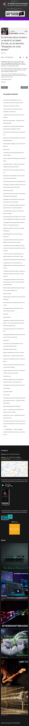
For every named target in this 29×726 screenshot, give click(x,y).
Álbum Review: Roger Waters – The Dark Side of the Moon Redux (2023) (13, 122)
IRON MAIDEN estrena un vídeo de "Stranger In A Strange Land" (13, 235)
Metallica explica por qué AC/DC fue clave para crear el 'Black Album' (14, 298)
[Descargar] (14, 485)
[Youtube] (14, 1)
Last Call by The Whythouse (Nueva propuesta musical (14, 259)
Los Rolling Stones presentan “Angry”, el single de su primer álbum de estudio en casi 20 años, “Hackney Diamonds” (14, 274)
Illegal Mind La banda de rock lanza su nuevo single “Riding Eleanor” (13, 229)
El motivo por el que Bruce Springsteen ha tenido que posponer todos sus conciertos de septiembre (14, 206)
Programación (6, 340)
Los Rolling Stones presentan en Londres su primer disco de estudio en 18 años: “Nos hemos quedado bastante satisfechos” (13, 282)
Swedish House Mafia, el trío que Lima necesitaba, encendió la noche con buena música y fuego (13, 381)
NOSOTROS (5, 314)
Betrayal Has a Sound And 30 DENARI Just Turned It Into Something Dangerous (14, 139)
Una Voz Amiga (6, 394)
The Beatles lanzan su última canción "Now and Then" (14, 385)
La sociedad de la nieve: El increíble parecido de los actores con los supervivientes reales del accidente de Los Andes (14, 248)
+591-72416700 (18, 8)
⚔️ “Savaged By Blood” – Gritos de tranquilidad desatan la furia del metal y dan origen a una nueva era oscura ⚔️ (14, 432)
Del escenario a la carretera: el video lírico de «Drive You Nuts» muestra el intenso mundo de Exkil (14, 186)
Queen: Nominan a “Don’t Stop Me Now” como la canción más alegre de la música (13, 345)
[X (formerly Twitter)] (23, 57)
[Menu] (2, 19)
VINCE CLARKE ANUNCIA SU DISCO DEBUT (12, 406)
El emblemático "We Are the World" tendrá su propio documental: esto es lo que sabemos (13, 201)
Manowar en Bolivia (7, 293)
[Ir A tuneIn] (14, 517)
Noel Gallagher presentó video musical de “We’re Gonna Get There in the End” (13, 309)
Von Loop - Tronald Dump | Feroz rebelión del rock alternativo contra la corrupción (13, 411)
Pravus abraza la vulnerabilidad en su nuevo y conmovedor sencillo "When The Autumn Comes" (13, 101)
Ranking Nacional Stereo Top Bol (10, 349)
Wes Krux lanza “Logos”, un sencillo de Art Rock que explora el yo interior (14, 416)
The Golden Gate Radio (8, 391)
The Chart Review (6, 388)
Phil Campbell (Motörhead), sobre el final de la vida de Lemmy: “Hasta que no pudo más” (14, 336)
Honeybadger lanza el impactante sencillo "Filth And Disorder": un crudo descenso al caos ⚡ (13, 224)
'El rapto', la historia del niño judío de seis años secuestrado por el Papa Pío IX (12, 110)
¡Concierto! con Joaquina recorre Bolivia (11, 105)
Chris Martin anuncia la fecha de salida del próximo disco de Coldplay (13, 154)
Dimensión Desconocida (8, 190)
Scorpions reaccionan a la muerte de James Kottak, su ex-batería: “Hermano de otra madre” (14, 372)
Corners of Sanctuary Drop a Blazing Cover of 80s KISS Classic (14, 160)
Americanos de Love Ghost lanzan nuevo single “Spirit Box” (14, 133)
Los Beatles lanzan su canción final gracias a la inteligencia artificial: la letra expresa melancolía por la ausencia (14, 265)
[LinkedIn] (27, 57)
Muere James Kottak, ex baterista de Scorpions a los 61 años (14, 304)
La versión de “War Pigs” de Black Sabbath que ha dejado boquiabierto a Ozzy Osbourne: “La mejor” (13, 255)
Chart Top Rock (6, 149)
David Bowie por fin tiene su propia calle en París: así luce (13, 171)
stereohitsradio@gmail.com (14, 10)
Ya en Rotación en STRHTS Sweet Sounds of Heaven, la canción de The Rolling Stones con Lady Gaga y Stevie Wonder (14, 424)
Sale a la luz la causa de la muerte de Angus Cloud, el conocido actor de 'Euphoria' (14, 366)
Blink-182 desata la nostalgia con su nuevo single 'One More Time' (14, 145)
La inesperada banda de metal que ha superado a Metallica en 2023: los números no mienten (13, 241)
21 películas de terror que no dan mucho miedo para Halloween (13, 116)
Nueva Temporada (7, 317)
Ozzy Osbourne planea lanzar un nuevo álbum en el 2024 (13, 330)
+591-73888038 (11, 8)
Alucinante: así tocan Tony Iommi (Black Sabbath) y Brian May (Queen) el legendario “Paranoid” (13, 127)
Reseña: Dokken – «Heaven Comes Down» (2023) (13, 355)
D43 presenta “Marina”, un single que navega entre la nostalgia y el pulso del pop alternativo (13, 165)
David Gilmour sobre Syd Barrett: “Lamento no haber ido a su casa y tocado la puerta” (13, 177)
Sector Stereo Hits (7, 376)
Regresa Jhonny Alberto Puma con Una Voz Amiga (13, 352)
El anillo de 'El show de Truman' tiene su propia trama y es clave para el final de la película (14, 195)
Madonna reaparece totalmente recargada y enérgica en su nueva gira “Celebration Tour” (14, 289)
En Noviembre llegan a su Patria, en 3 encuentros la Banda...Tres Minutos (13, 212)
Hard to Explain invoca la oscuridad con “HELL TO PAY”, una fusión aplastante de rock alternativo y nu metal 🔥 (14, 218)
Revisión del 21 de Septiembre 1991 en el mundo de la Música (14, 360)
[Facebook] (12, 1)
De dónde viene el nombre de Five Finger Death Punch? (14, 181)
